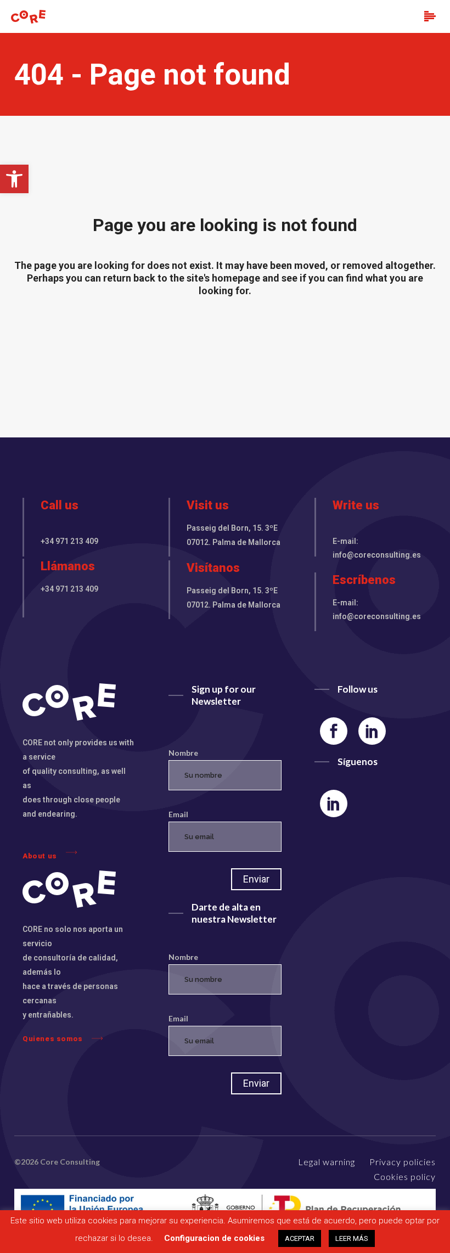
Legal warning (326, 1161)
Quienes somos (52, 1039)
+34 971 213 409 (69, 541)
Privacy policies (402, 1161)
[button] (14, 179)
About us (39, 855)
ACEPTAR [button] (299, 1238)
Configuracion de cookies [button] (214, 1238)
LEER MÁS (351, 1238)
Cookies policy (405, 1176)
